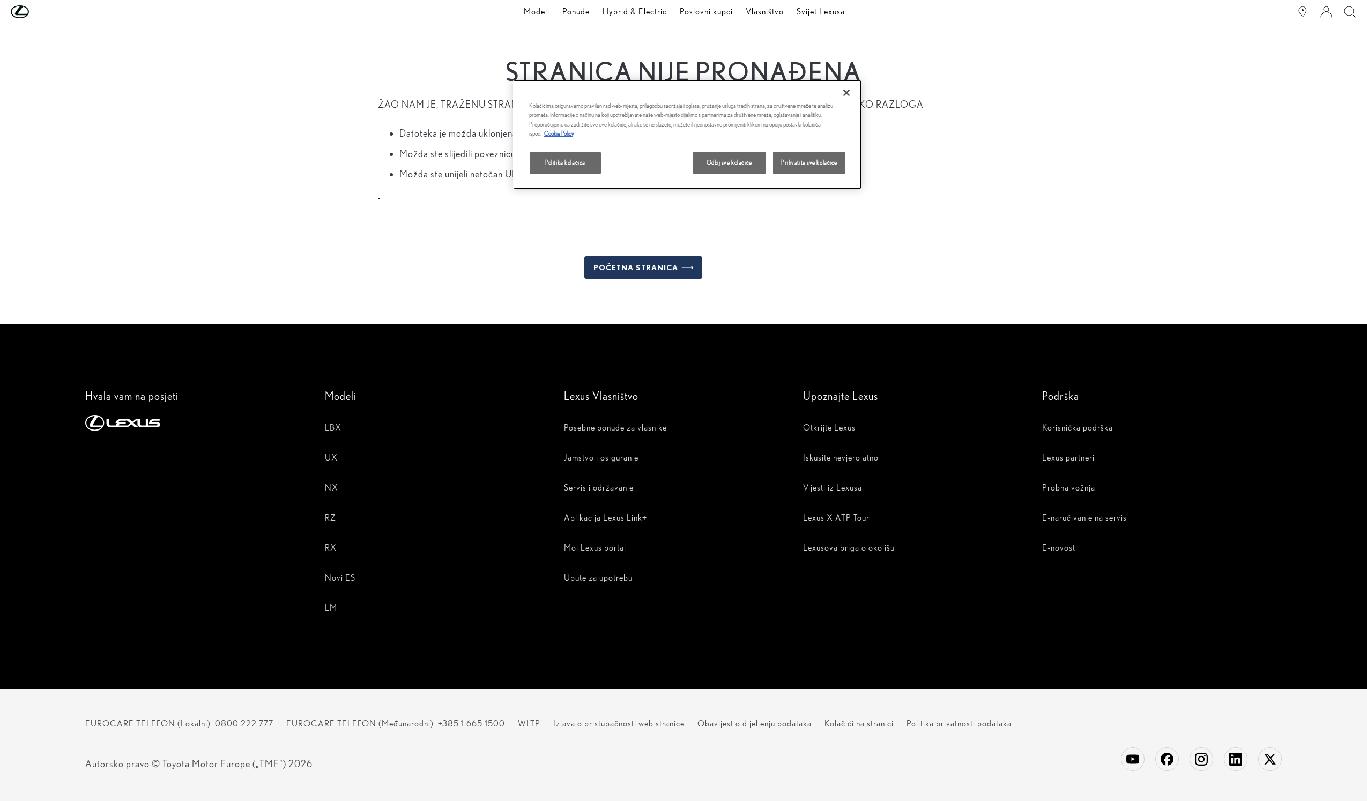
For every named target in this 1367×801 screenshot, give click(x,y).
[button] (41, 11)
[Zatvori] (846, 93)
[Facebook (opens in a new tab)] (1167, 759)
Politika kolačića (565, 162)
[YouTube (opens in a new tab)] (1133, 759)
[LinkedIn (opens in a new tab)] (1235, 759)
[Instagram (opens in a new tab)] (1201, 759)
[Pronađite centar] (1302, 11)
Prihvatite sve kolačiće (809, 162)
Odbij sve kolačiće (729, 162)
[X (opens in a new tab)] (1270, 759)
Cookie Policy (559, 133)
